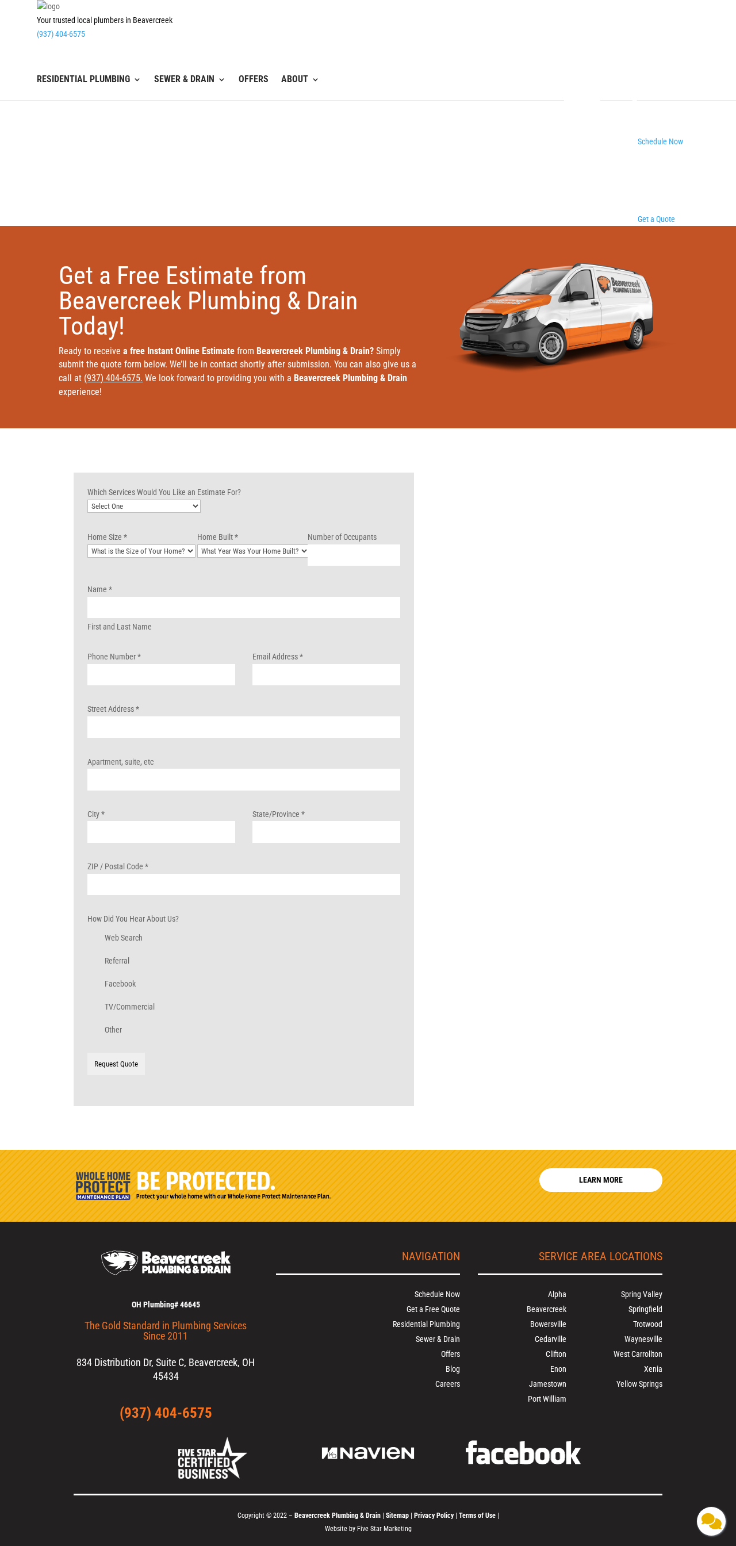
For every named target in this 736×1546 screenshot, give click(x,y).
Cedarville (550, 1339)
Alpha (557, 1294)
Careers (447, 1383)
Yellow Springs (639, 1383)
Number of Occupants (342, 537)
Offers (254, 80)
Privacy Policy (434, 1516)
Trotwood (647, 1324)
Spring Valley (641, 1294)
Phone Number (114, 656)
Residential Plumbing (83, 80)
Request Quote (116, 1064)
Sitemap (397, 1516)
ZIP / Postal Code (117, 866)
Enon (558, 1369)
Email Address (277, 656)
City (96, 814)
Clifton (556, 1354)
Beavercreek (546, 1309)
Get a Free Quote (433, 1309)
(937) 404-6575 (61, 34)
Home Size (107, 537)
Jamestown (547, 1383)
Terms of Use (478, 1516)
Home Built (217, 537)
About (294, 80)
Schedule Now (437, 1294)
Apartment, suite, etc (120, 761)
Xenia (653, 1369)
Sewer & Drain (184, 80)
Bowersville (548, 1324)
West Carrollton (638, 1354)
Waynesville (643, 1339)
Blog (453, 1369)
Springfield (645, 1309)
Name (99, 589)
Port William (547, 1398)
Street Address (113, 708)
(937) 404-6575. (113, 378)
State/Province (278, 814)
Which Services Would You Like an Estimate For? (164, 492)
